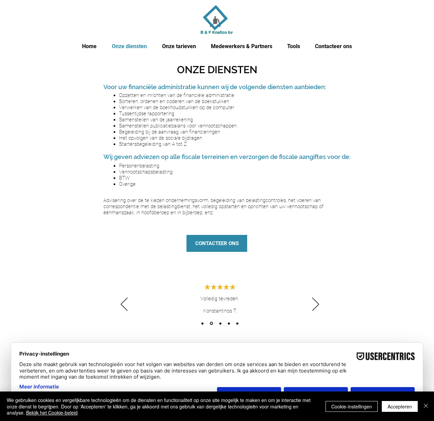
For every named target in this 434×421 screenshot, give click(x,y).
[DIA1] (202, 323)
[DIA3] (220, 323)
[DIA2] (211, 323)
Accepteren (400, 406)
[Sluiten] (426, 406)
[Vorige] (124, 305)
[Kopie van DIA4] (237, 323)
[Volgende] (315, 305)
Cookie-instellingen (351, 406)
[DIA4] (229, 323)
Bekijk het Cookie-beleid (52, 412)
